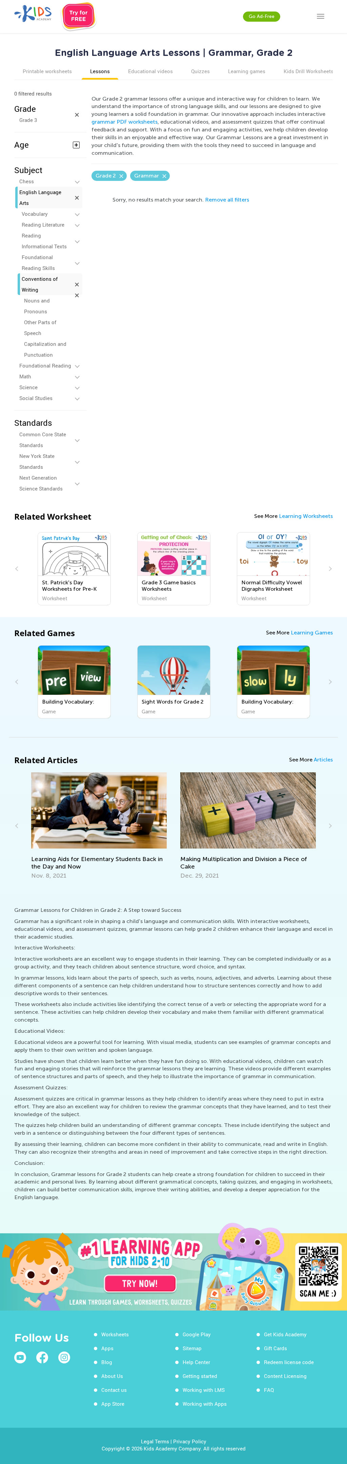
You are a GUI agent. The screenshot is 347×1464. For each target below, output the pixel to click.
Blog (106, 1362)
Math (25, 376)
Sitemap (192, 1348)
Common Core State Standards (42, 439)
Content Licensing (285, 1376)
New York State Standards (37, 461)
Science (28, 387)
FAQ (269, 1389)
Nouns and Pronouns (37, 306)
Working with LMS (204, 1389)
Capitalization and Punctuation (45, 349)
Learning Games (312, 632)
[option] (74, 568)
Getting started (200, 1376)
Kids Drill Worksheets (308, 71)
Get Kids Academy (285, 1334)
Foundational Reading (45, 365)
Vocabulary (35, 213)
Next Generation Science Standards (41, 483)
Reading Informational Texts (44, 241)
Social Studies (36, 398)
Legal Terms (155, 1441)
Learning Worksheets (306, 516)
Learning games (246, 71)
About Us (112, 1376)
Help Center (196, 1362)
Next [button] (329, 568)
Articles (323, 759)
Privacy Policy (189, 1441)
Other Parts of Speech (40, 327)
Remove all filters (227, 199)
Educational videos (150, 71)
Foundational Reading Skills (38, 262)
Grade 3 (28, 120)
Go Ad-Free (261, 16)
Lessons (100, 71)
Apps (107, 1348)
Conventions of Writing (40, 284)
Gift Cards (275, 1348)
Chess (26, 181)
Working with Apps (205, 1403)
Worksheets (115, 1334)
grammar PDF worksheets (124, 122)
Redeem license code (289, 1362)
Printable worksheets (47, 71)
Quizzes (200, 71)
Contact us (114, 1389)
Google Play (197, 1334)
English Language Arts (40, 197)
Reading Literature (43, 224)
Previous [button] (17, 568)
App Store (112, 1403)
